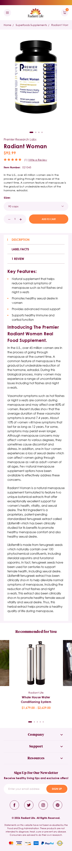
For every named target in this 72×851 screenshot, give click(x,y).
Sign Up (57, 788)
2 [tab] (35, 132)
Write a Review (37, 159)
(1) (26, 159)
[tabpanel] (36, 675)
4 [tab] (42, 132)
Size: (7, 197)
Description (21, 239)
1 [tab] (31, 132)
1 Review (18, 258)
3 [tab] (39, 132)
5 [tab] (43, 721)
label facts (20, 249)
